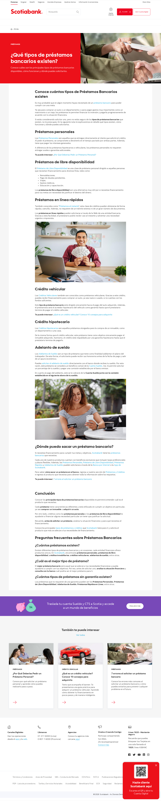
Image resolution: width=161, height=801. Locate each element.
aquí (78, 739)
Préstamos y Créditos (115, 472)
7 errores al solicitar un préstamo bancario (72, 479)
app (17, 739)
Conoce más (103, 745)
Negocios (41, 2)
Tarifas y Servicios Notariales (50, 784)
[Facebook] (129, 755)
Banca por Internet (101, 465)
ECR (98, 784)
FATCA (96, 777)
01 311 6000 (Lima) (47, 736)
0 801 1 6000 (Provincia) (49, 739)
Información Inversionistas (88, 2)
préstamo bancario (102, 103)
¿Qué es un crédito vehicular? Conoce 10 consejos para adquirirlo (82, 315)
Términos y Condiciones (23, 777)
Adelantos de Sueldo (48, 354)
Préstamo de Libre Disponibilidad (52, 169)
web (25, 739)
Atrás (16, 29)
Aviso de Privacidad (44, 777)
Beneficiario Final (86, 784)
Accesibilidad (70, 784)
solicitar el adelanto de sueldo (55, 364)
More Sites (146, 2)
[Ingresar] (15, 702)
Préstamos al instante (69, 206)
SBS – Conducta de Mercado (67, 777)
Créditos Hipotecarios (48, 328)
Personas (14, 2)
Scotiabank (97, 453)
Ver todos (80, 635)
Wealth (32, 2)
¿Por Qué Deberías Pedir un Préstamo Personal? (74, 155)
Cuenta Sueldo (95, 366)
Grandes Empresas (54, 2)
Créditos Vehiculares (48, 296)
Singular (24, 2)
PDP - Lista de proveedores (24, 784)
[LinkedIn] (144, 755)
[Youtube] (139, 755)
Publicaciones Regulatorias (113, 777)
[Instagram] (148, 755)
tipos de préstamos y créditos (69, 528)
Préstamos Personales (48, 138)
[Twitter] (134, 755)
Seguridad (107, 784)
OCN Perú (86, 777)
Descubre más (135, 606)
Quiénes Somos (70, 2)
